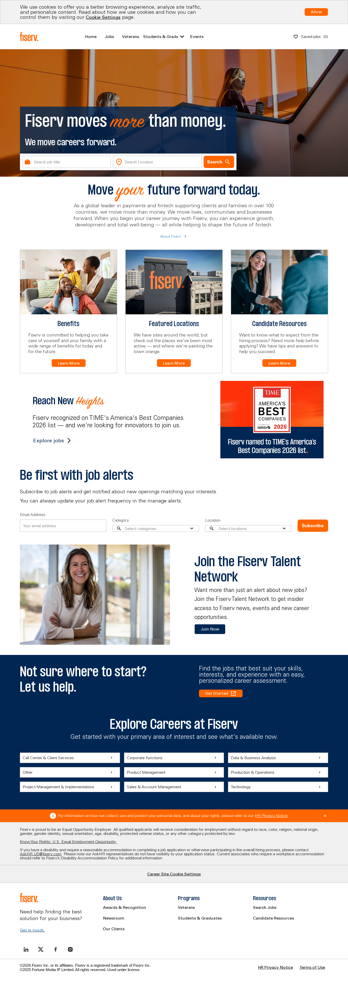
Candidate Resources (273, 918)
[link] (209, 629)
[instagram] (70, 949)
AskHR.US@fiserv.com (40, 853)
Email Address (32, 514)
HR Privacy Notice (271, 815)
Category (120, 520)
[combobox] (66, 162)
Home (91, 36)
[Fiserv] (30, 36)
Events (197, 36)
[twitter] (41, 949)
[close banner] (325, 815)
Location (212, 520)
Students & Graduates (200, 918)
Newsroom (113, 918)
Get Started (216, 693)
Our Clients (114, 928)
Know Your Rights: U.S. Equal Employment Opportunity (68, 841)
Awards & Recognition (124, 907)
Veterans (130, 36)
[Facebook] (55, 949)
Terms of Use (312, 967)
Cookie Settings (103, 17)
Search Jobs (264, 907)
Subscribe (313, 525)
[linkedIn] (26, 949)
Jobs (109, 36)
